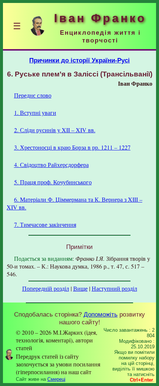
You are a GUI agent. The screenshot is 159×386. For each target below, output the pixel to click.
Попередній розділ (45, 288)
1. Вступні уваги (35, 112)
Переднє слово (32, 95)
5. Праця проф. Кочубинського (53, 182)
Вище (80, 288)
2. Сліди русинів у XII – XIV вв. (54, 130)
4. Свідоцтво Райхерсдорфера (51, 164)
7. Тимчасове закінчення (45, 224)
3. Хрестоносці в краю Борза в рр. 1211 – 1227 (72, 147)
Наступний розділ (114, 288)
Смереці (56, 379)
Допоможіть (101, 314)
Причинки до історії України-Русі (79, 60)
